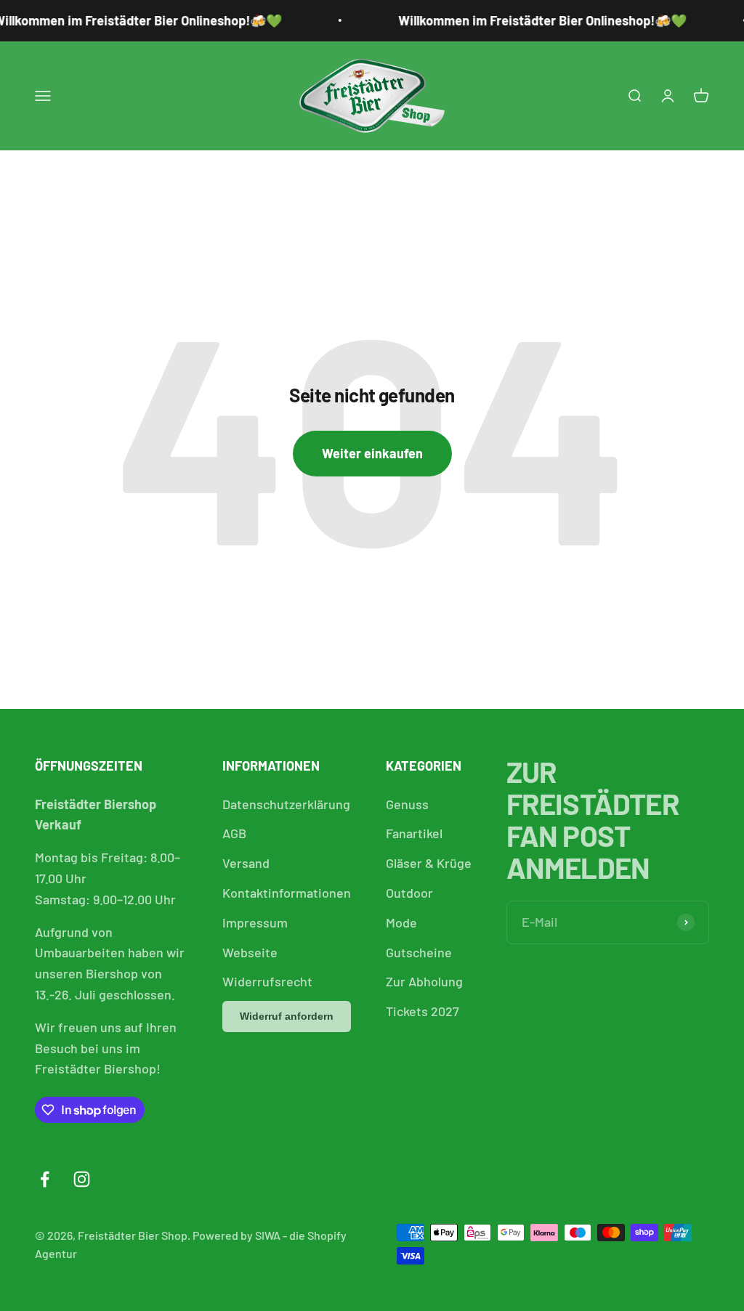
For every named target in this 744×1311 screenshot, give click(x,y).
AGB (234, 833)
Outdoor (409, 893)
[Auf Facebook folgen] (44, 1179)
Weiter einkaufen (372, 453)
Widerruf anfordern (286, 1016)
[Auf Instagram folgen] (82, 1179)
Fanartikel (414, 833)
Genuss (407, 804)
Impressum (255, 922)
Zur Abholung (424, 981)
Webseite (250, 952)
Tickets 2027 (422, 1011)
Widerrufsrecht (267, 981)
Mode (401, 922)
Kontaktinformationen (286, 893)
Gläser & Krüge (429, 863)
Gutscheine (419, 952)
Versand (246, 863)
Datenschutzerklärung (286, 804)
